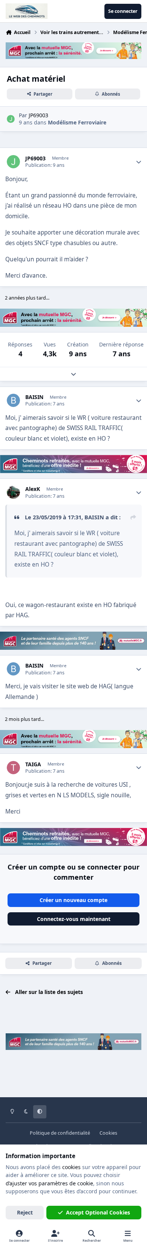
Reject (25, 1212)
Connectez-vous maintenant (73, 918)
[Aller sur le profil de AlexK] (13, 492)
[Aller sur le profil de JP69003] (11, 119)
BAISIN (34, 397)
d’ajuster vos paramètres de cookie (49, 1183)
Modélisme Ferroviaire (77, 122)
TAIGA (33, 764)
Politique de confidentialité (60, 1133)
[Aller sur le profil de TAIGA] (13, 767)
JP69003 (35, 158)
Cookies (108, 1133)
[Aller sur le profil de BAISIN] (13, 400)
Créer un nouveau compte (73, 900)
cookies (71, 1167)
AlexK (32, 489)
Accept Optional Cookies (98, 1212)
